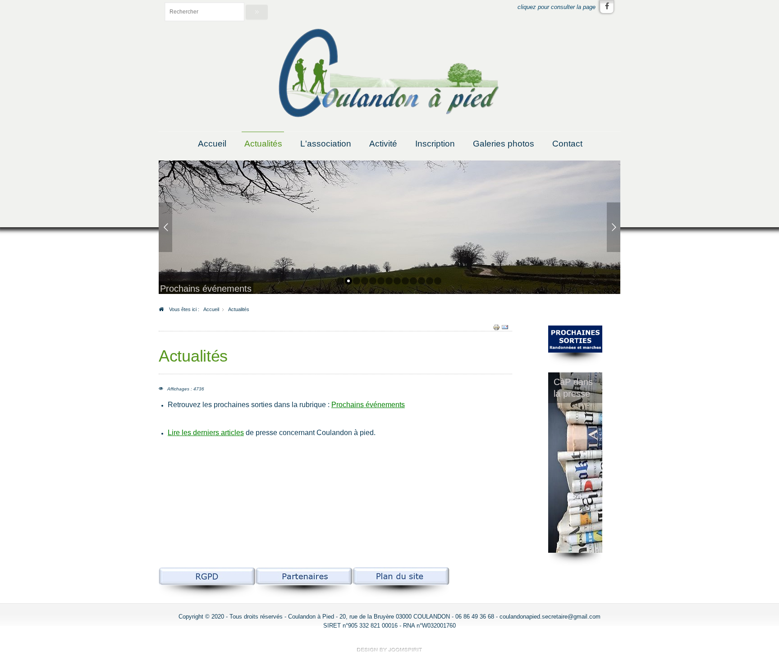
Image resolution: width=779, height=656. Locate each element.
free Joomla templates (389, 649)
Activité (383, 143)
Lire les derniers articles (206, 432)
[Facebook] (607, 7)
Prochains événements (368, 404)
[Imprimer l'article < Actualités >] (496, 327)
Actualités (263, 143)
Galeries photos (503, 143)
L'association (325, 143)
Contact (567, 143)
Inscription (435, 143)
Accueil (212, 143)
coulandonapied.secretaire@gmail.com (549, 616)
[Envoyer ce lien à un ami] (505, 327)
